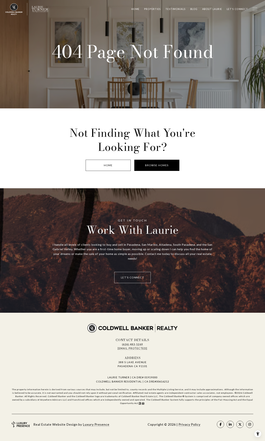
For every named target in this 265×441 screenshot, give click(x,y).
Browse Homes (157, 165)
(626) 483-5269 (132, 344)
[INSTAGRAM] (249, 424)
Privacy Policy (189, 424)
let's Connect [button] (132, 277)
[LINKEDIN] (230, 424)
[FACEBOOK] (220, 424)
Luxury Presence (96, 424)
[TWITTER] (240, 424)
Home (108, 165)
